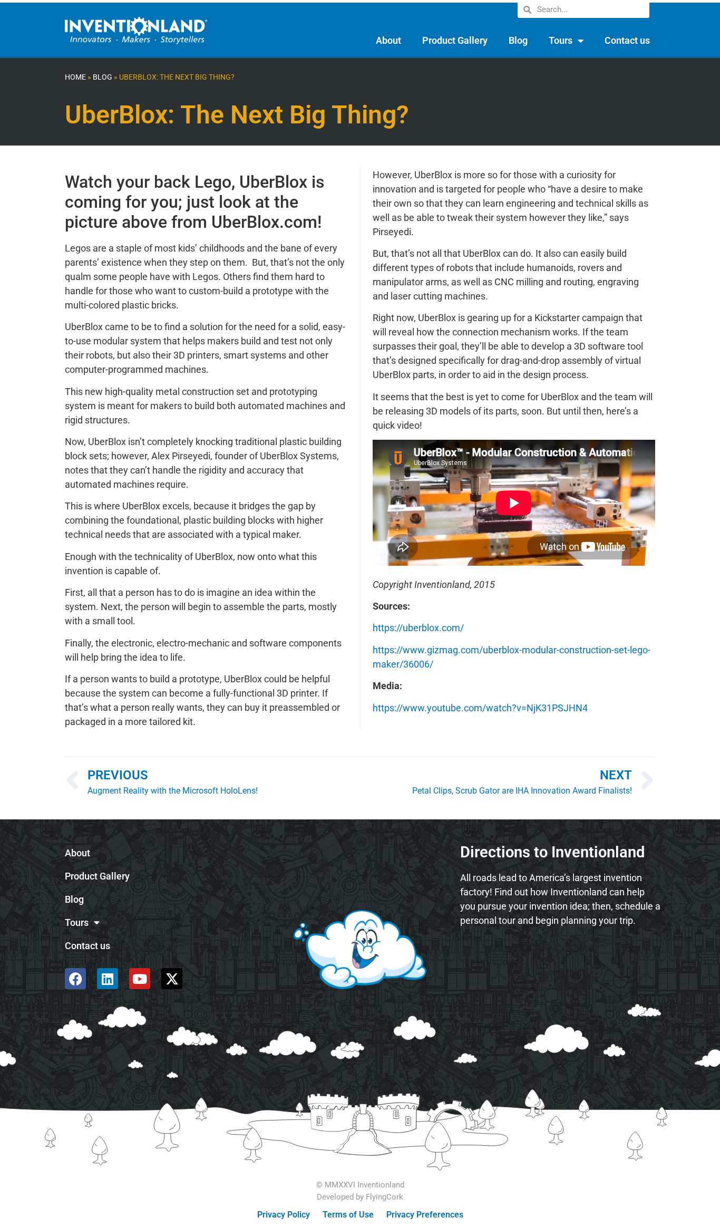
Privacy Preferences (424, 1215)
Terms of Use (348, 1215)
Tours (560, 40)
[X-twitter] (171, 978)
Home (75, 77)
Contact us (627, 40)
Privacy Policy (283, 1215)
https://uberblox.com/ (418, 627)
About (388, 40)
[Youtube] (139, 978)
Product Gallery (455, 40)
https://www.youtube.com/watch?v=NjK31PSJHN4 (480, 707)
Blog (518, 40)
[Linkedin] (107, 978)
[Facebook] (75, 978)
